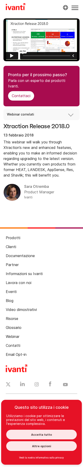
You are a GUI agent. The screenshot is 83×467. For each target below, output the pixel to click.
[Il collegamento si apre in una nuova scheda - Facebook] (50, 385)
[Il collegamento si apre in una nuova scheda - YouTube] (65, 385)
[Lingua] (65, 7)
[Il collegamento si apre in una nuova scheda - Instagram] (36, 385)
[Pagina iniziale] (15, 7)
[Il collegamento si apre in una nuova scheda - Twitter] (8, 385)
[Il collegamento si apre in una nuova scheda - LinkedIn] (22, 385)
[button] (75, 8)
